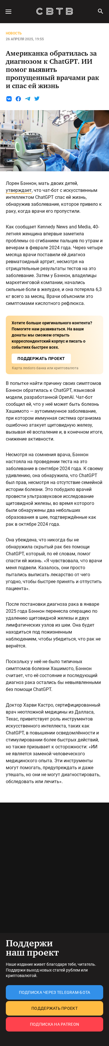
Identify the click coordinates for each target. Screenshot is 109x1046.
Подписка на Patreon (54, 1024)
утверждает (19, 190)
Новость (14, 33)
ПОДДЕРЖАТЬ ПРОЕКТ (41, 358)
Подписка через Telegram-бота (54, 992)
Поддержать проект (54, 1008)
